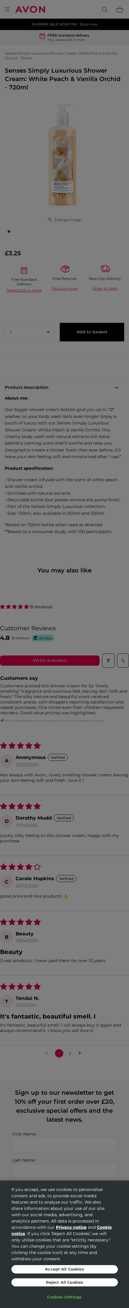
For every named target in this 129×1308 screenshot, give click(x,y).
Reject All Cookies (64, 1282)
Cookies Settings (64, 1296)
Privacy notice (71, 1227)
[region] (64, 1244)
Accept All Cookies (64, 1269)
